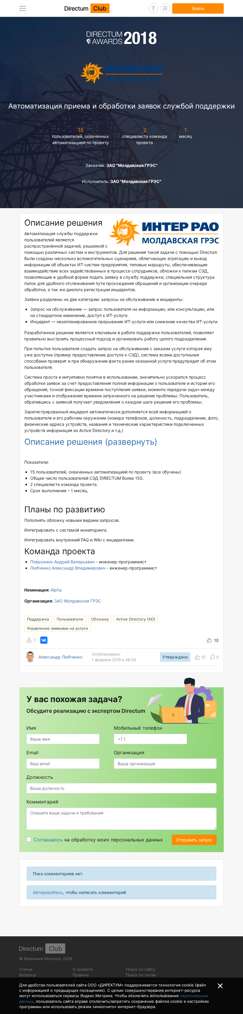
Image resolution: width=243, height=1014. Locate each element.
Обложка (99, 619)
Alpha (56, 589)
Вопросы (27, 974)
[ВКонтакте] (43, 640)
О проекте (83, 969)
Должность (39, 777)
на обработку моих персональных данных (98, 840)
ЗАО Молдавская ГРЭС (77, 600)
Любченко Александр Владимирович (67, 567)
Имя (31, 728)
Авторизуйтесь (48, 892)
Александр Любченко (60, 657)
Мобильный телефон (138, 728)
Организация (129, 752)
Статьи (25, 969)
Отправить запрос (194, 839)
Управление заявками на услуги (57, 628)
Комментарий (42, 802)
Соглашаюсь (48, 840)
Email (32, 752)
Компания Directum (42, 958)
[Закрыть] (220, 985)
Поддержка (38, 619)
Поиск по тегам (141, 974)
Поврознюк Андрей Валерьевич (62, 561)
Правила (81, 974)
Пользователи (70, 619)
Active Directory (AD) (135, 619)
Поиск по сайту (140, 969)
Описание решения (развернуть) (90, 442)
